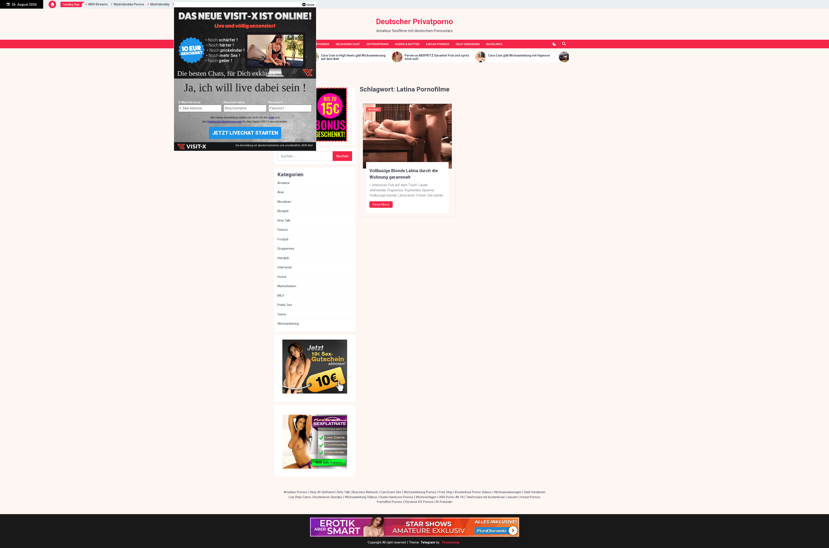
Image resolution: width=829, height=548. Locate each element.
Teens (281, 314)
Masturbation (286, 286)
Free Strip (445, 492)
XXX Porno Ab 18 (451, 497)
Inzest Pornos (530, 497)
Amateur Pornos (295, 492)
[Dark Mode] (554, 44)
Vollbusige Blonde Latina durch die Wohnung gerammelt (403, 174)
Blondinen (284, 202)
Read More (381, 204)
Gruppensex (285, 248)
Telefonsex (320, 44)
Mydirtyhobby (159, 4)
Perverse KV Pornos (419, 502)
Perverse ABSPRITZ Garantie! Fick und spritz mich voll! (371, 57)
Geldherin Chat (348, 44)
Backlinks (494, 44)
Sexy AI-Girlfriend (322, 492)
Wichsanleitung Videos (361, 497)
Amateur (373, 109)
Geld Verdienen (468, 44)
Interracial (284, 267)
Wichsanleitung (288, 324)
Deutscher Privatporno (414, 21)
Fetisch (282, 230)
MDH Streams (98, 4)
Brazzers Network (365, 492)
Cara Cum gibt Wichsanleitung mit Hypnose (453, 55)
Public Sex (284, 305)
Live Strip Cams (300, 497)
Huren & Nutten (407, 44)
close (310, 5)
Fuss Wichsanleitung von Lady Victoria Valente (539, 55)
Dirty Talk (283, 220)
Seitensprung (377, 44)
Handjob (283, 258)
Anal (280, 192)
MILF (280, 296)
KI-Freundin (444, 502)
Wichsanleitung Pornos (420, 492)
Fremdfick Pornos (389, 502)
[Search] (564, 44)
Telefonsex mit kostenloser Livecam (492, 497)
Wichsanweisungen (507, 492)
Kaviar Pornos (437, 44)
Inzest (281, 277)
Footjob (282, 239)
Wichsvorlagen (426, 497)
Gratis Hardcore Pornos (396, 497)
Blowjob (283, 211)
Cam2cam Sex (390, 492)
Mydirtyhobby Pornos (129, 4)
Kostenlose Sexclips (327, 497)
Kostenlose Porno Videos (473, 492)
